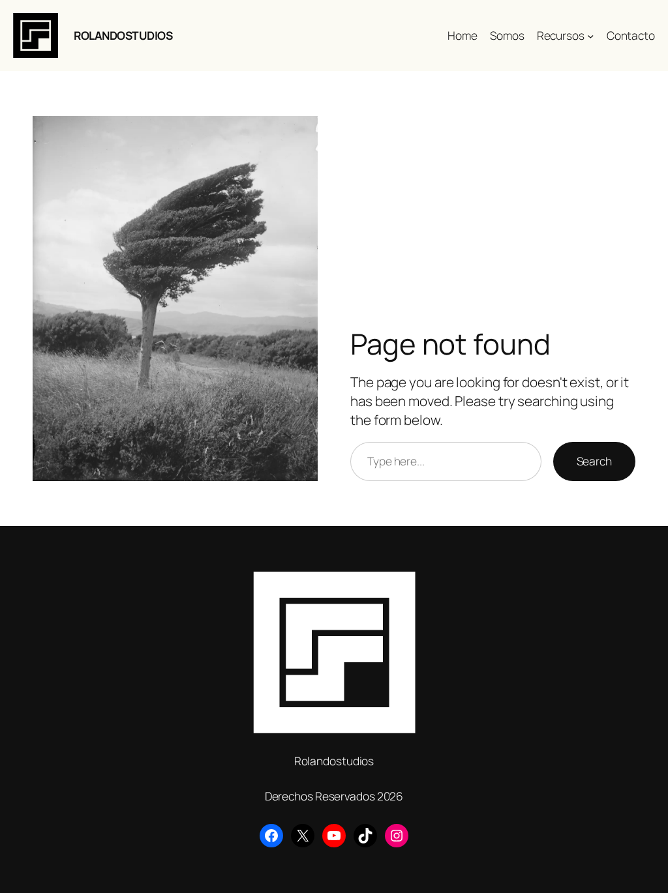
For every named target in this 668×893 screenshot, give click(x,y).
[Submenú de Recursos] (590, 35)
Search (594, 461)
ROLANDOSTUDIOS (123, 35)
